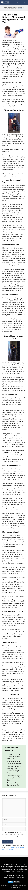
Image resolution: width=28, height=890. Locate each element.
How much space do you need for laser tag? (14, 762)
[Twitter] (10, 860)
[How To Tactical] (5, 2)
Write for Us (20, 877)
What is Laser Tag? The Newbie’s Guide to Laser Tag (15, 778)
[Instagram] (13, 860)
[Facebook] (7, 860)
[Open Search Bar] (18, 2)
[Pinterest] (17, 860)
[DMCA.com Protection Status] (14, 882)
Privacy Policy (20, 875)
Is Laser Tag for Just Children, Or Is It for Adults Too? (14, 756)
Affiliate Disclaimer (9, 875)
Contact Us (12, 877)
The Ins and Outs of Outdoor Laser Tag (13, 784)
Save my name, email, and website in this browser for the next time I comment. (14, 835)
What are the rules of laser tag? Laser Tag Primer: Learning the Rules (14, 770)
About (5, 877)
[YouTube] (20, 860)
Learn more (20, 8)
